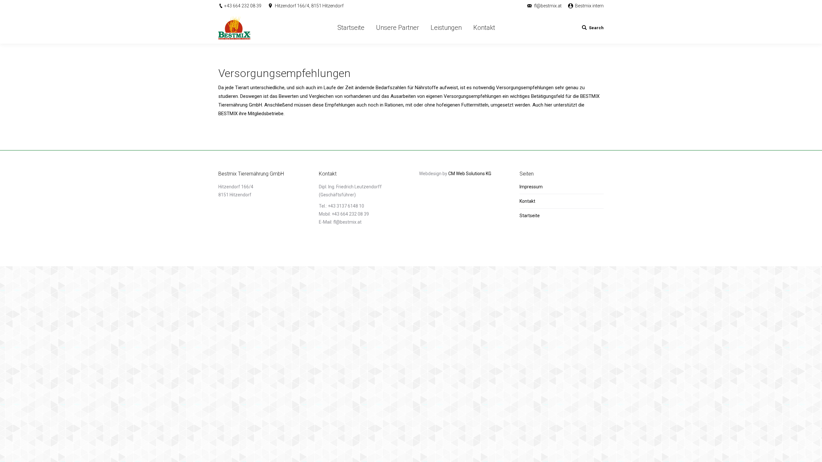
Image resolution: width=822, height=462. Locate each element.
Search (596, 27)
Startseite (530, 215)
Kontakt (527, 201)
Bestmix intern (589, 5)
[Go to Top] (812, 452)
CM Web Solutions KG (469, 173)
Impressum (531, 186)
